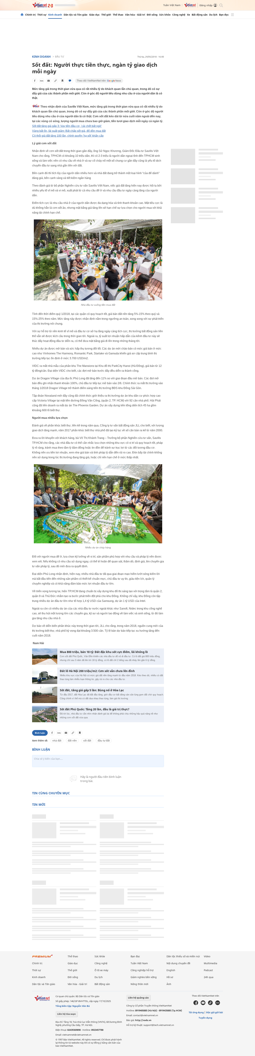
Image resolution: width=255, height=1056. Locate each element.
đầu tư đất (104, 740)
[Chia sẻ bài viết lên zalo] (41, 80)
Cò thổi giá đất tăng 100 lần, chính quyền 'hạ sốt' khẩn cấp (68, 135)
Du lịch (213, 15)
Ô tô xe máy (101, 970)
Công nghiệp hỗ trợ (142, 970)
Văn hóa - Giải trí (135, 15)
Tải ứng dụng (196, 1012)
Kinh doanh (55, 15)
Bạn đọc (224, 15)
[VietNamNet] (22, 14)
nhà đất (56, 740)
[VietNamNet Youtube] (203, 1004)
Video (207, 956)
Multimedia (210, 963)
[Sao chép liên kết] (55, 80)
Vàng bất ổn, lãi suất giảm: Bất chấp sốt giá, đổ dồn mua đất (69, 130)
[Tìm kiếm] (221, 5)
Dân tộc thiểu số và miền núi (183, 956)
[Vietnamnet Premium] (42, 957)
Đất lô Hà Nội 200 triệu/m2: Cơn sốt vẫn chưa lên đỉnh (97, 671)
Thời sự (41, 15)
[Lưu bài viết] (62, 80)
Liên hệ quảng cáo (138, 997)
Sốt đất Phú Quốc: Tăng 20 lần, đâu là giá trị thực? (94, 709)
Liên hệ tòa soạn (66, 1013)
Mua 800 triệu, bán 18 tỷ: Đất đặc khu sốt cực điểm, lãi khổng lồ (104, 652)
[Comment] (70, 80)
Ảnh (169, 984)
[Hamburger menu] (232, 15)
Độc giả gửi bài (214, 1012)
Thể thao (118, 15)
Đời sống (152, 15)
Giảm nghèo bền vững (144, 977)
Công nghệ (178, 15)
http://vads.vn (143, 1020)
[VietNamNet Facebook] (195, 1004)
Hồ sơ (170, 977)
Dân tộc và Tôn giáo (75, 15)
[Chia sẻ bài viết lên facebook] (34, 80)
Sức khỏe (165, 15)
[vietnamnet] (42, 6)
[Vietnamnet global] (190, 6)
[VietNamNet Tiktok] (210, 1004)
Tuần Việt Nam (171, 5)
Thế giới (106, 15)
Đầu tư (59, 56)
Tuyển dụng (205, 1017)
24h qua (208, 977)
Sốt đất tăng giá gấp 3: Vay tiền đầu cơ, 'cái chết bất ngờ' (67, 126)
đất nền (72, 740)
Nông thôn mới (139, 984)
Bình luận (40, 732)
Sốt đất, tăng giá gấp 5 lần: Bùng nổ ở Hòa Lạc (92, 690)
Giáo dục (94, 15)
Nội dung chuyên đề (178, 963)
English (171, 970)
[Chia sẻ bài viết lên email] (48, 80)
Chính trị (30, 15)
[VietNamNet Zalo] (217, 1004)
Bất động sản (199, 15)
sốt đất (87, 740)
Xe (188, 15)
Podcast (208, 970)
